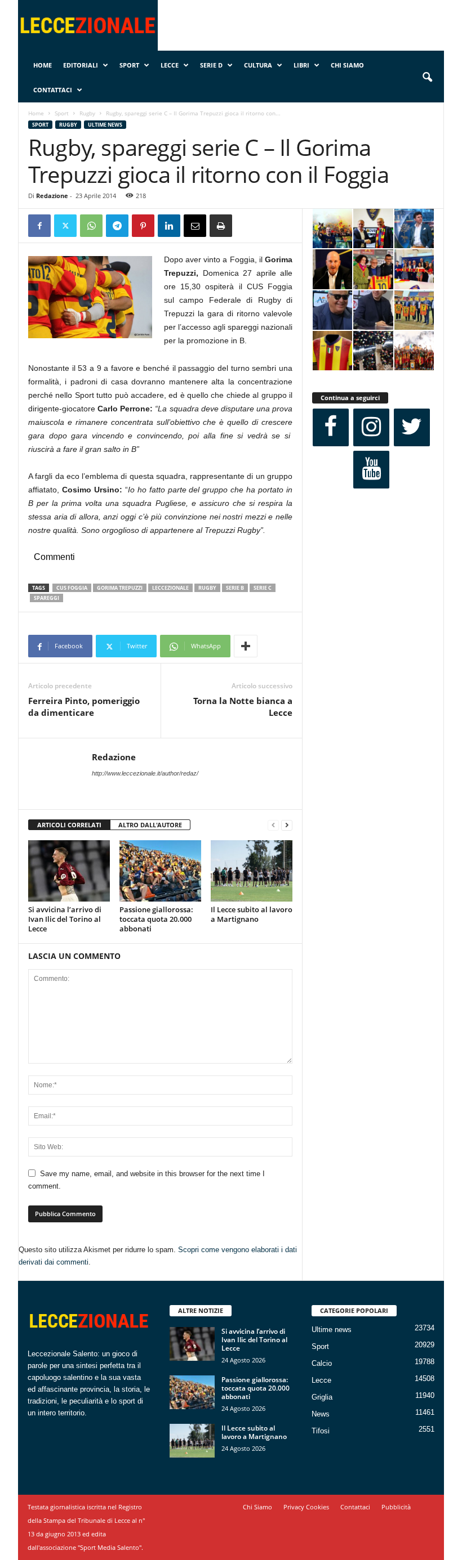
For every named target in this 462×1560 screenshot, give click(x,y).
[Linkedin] (169, 225)
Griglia (322, 1397)
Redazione (52, 195)
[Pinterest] (143, 225)
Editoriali (80, 65)
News (321, 1414)
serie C (263, 587)
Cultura (258, 65)
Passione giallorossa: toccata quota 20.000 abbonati (156, 919)
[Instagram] (371, 427)
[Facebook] (39, 225)
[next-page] (286, 825)
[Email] (195, 225)
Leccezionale (170, 587)
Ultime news (105, 124)
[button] (427, 77)
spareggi (46, 598)
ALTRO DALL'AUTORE (150, 825)
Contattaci (52, 90)
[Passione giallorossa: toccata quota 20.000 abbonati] (160, 870)
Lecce (170, 65)
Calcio (322, 1363)
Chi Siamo (347, 65)
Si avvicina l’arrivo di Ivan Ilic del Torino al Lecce (64, 919)
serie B (235, 587)
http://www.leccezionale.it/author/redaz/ (145, 773)
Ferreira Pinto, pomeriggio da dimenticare (84, 706)
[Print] (221, 225)
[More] (245, 646)
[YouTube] (371, 469)
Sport (129, 65)
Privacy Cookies (306, 1507)
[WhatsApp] (91, 225)
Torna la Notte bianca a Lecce (242, 706)
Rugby (87, 113)
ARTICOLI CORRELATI (69, 825)
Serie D (211, 65)
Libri (301, 65)
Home (42, 65)
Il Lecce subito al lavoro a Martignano (251, 914)
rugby (207, 587)
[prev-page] (273, 825)
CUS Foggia (71, 587)
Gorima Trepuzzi (120, 587)
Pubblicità (396, 1507)
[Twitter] (65, 225)
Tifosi (321, 1431)
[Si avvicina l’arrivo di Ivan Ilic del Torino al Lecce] (69, 870)
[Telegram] (117, 225)
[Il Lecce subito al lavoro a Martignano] (251, 870)
